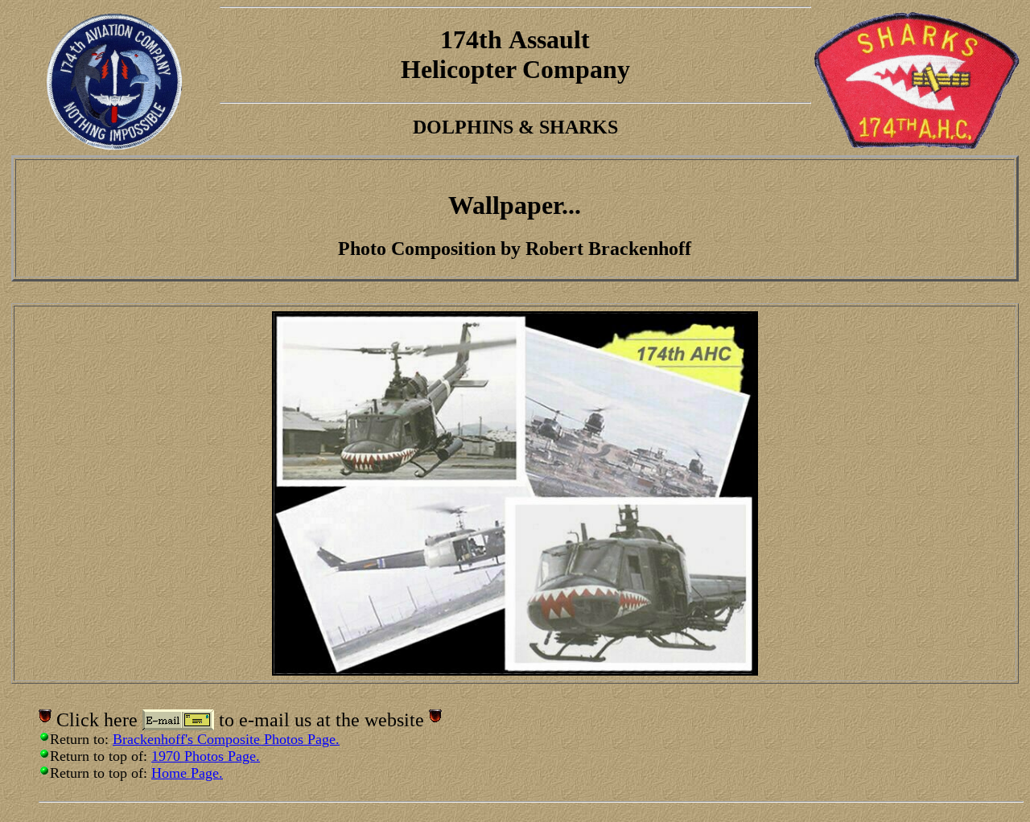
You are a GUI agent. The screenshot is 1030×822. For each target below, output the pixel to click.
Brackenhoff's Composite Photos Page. (226, 739)
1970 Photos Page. (205, 756)
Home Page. (187, 773)
